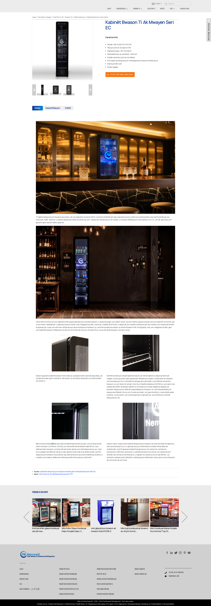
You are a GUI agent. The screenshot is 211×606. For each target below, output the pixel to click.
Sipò (171, 9)
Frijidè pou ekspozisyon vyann (106, 569)
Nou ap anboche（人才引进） (30, 589)
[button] (90, 90)
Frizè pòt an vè (58, 17)
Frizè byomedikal (168, 604)
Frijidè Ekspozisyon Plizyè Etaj (69, 589)
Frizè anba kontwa (103, 589)
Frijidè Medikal (156, 604)
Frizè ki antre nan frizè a (105, 584)
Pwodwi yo (136, 9)
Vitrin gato (109, 604)
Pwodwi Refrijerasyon (56, 604)
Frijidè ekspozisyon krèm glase (107, 579)
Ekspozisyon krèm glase (97, 604)
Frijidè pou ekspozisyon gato (68, 584)
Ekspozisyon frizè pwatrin (105, 594)
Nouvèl (162, 9)
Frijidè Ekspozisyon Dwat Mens (97, 17)
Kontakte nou (184, 9)
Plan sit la (80, 601)
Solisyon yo (151, 9)
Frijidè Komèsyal (79, 17)
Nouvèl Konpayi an (141, 574)
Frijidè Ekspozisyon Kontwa (68, 579)
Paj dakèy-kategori (44, 17)
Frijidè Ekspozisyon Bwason (68, 574)
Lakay (109, 9)
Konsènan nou (121, 9)
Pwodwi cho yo (42, 604)
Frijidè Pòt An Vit (64, 569)
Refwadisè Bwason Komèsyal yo (139, 604)
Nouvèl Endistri (140, 569)
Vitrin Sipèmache (120, 604)
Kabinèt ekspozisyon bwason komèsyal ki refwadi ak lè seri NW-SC (68, 471)
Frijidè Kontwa (70, 604)
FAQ (21, 584)
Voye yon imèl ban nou (121, 74)
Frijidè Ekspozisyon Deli (66, 594)
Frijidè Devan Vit (81, 604)
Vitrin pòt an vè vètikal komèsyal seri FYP (56, 474)
